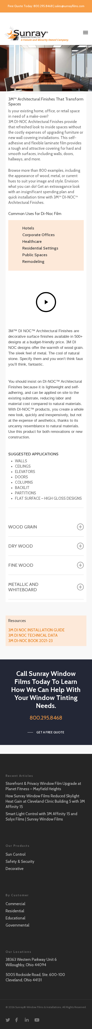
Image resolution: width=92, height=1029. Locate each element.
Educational (15, 918)
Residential (15, 911)
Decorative (14, 868)
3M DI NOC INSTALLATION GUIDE (36, 630)
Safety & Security (20, 861)
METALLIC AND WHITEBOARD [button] (23, 587)
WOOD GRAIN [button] (22, 527)
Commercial (15, 904)
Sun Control (15, 854)
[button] (45, 732)
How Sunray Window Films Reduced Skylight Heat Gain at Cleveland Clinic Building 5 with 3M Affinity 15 (45, 801)
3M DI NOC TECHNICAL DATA (33, 635)
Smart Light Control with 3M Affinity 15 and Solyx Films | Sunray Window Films (41, 816)
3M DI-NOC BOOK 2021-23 (30, 640)
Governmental (17, 925)
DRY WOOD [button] (20, 546)
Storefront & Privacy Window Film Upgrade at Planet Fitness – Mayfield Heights (43, 786)
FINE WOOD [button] (20, 565)
